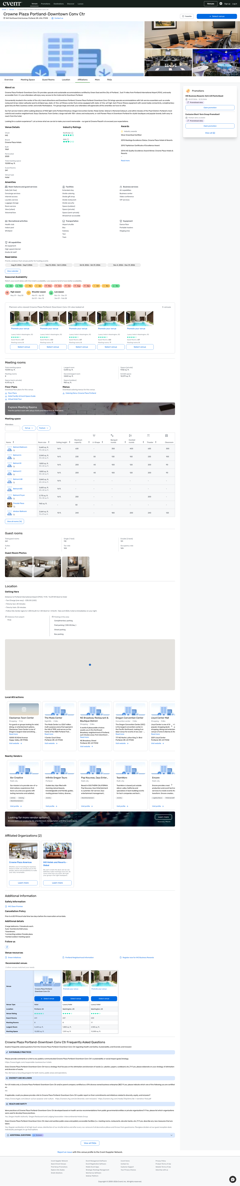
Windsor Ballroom (20, 511)
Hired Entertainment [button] (17, 801)
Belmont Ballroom (20, 447)
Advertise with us (162, 1170)
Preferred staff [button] (170, 798)
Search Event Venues (58, 1164)
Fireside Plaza (18, 503)
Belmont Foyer (19, 495)
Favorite (188, 16)
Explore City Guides (58, 1170)
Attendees (9, 424)
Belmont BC (17, 489)
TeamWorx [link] (122, 777)
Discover (70, 4)
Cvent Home (125, 1161)
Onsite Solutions (56, 1173)
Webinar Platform (92, 1176)
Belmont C (17, 471)
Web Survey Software (93, 1173)
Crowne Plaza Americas (20, 862)
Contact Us (125, 1164)
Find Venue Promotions (59, 1167)
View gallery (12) (230, 72)
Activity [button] (13, 798)
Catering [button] (21, 798)
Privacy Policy (161, 1161)
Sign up (227, 4)
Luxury (80, 4)
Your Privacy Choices (128, 1170)
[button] (72, 48)
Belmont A (17, 455)
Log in (234, 4)
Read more (125, 161)
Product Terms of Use (163, 1164)
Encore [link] (156, 777)
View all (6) (210, 133)
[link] (24, 768)
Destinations (59, 4)
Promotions (45, 4)
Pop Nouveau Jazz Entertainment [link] (95, 777)
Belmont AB (17, 479)
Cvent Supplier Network (59, 1161)
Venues (35, 4)
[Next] (172, 726)
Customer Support (127, 1167)
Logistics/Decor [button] (157, 798)
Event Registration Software (96, 1164)
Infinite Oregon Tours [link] (56, 777)
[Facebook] (7, 947)
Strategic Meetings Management (97, 1170)
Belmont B (17, 463)
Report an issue (65, 1152)
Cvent (4, 9)
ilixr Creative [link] (16, 777)
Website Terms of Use (163, 1167)
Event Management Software (96, 1161)
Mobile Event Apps (92, 1167)
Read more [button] (13, 734)
